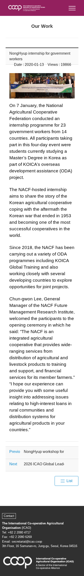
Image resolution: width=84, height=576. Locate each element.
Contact (9, 516)
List (69, 481)
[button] (72, 7)
